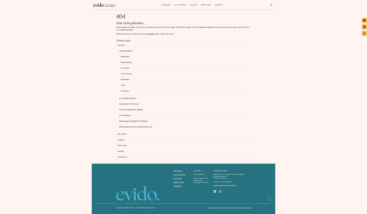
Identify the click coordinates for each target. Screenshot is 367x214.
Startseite (151, 34)
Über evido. (206, 5)
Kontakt (219, 5)
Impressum (212, 207)
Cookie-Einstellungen (243, 207)
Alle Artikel (180, 5)
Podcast (194, 5)
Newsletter (231, 207)
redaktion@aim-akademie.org (225, 185)
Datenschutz (221, 207)
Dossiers (166, 5)
